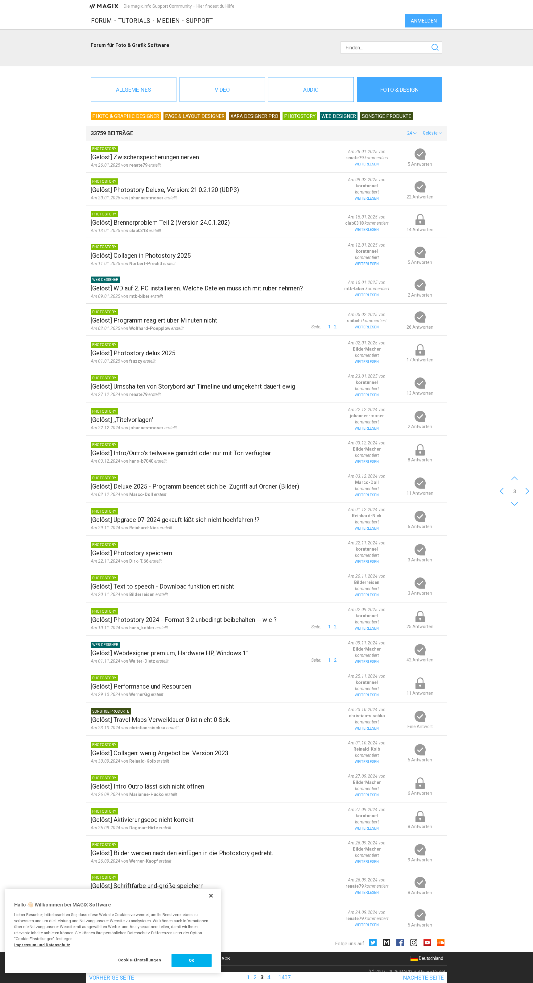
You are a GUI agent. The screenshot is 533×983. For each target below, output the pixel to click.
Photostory (300, 116)
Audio (311, 89)
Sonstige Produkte (386, 116)
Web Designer (338, 116)
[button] (412, 133)
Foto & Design (399, 89)
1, (330, 326)
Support (199, 20)
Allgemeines (133, 89)
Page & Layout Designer (195, 116)
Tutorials (134, 20)
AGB (225, 958)
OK (191, 960)
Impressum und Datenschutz (42, 945)
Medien (168, 20)
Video (222, 89)
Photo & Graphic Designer (125, 116)
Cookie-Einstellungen (139, 960)
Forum (101, 20)
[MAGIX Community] (104, 5)
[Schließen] (211, 895)
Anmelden (424, 21)
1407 (284, 977)
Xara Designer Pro (254, 116)
